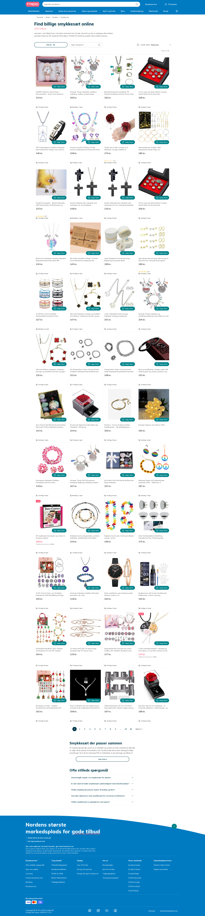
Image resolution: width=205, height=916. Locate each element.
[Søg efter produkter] (136, 4)
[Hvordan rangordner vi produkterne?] (138, 45)
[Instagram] (98, 910)
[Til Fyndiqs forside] (33, 4)
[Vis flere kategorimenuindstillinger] (176, 11)
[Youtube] (106, 910)
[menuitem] (34, 11)
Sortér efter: (145, 45)
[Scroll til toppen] (174, 826)
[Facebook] (115, 910)
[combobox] (91, 4)
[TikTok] (89, 910)
